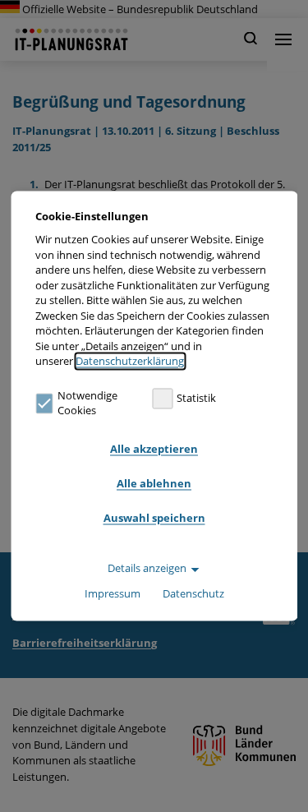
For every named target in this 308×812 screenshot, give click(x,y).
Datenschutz (193, 594)
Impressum (112, 594)
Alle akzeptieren (154, 448)
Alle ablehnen (154, 483)
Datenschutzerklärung (130, 361)
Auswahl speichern (154, 517)
